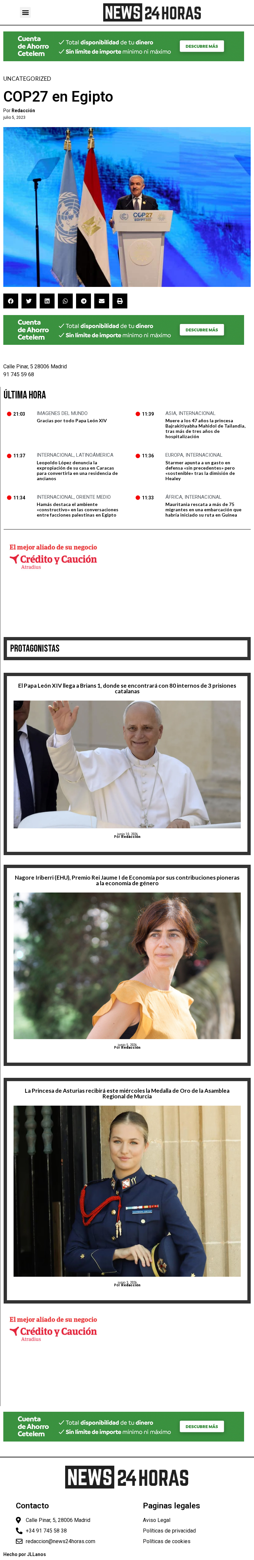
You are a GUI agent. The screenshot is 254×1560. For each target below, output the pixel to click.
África (173, 497)
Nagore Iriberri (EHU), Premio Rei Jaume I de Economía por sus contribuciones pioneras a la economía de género (127, 880)
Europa (174, 455)
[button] (25, 12)
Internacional (197, 413)
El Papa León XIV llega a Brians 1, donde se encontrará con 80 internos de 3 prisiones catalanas (127, 688)
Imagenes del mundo (62, 413)
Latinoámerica (94, 455)
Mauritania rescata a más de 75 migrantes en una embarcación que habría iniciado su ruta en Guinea (203, 509)
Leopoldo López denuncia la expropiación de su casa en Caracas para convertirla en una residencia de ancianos (77, 470)
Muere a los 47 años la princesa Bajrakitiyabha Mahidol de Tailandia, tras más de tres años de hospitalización (205, 428)
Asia (170, 413)
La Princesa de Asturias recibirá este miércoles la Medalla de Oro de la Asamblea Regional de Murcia (127, 1093)
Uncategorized (27, 78)
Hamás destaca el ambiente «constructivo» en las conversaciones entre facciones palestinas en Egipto (77, 509)
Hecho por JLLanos (24, 1554)
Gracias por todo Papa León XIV (72, 420)
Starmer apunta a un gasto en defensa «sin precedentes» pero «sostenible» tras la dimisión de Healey (200, 470)
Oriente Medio (93, 497)
